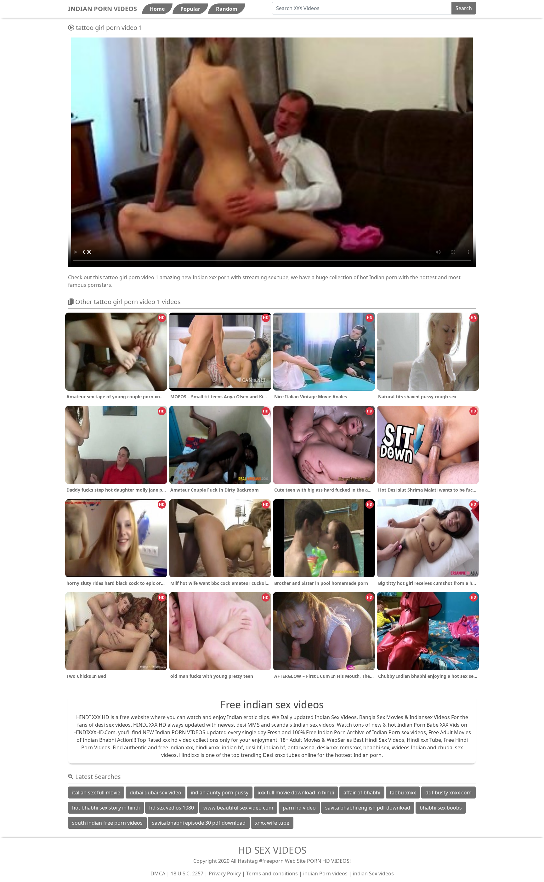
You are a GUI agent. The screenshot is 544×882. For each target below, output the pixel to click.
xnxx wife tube (272, 822)
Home (157, 8)
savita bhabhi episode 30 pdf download (199, 822)
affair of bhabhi (361, 792)
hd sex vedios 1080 (171, 807)
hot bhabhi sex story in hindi (106, 807)
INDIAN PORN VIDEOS (102, 8)
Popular (190, 8)
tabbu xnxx (403, 792)
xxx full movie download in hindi (296, 792)
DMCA (157, 873)
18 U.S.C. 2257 (187, 873)
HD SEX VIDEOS (272, 850)
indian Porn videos (325, 873)
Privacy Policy (225, 873)
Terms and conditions (272, 873)
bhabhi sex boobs (441, 807)
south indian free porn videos (107, 822)
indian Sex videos (373, 873)
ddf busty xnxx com (448, 792)
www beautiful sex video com (238, 807)
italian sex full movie (96, 792)
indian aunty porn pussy (219, 792)
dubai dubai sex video (155, 792)
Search (464, 8)
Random (226, 8)
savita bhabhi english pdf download (367, 807)
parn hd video (299, 807)
